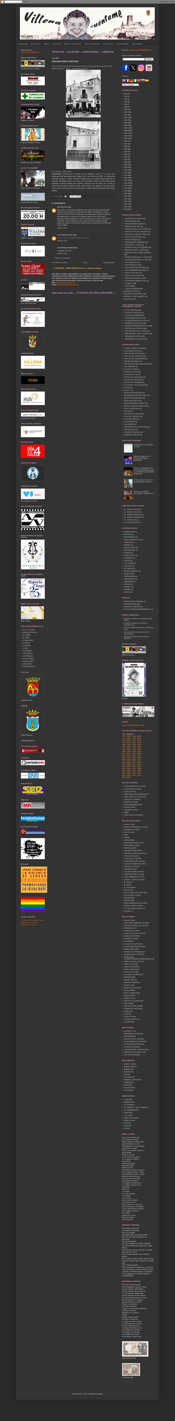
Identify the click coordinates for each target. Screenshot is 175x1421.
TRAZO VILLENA (130, 1017)
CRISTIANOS (128, 1090)
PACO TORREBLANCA (132, 993)
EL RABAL (26, 643)
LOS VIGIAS (128, 1115)
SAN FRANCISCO (29, 666)
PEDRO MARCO (130, 996)
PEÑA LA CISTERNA (131, 1118)
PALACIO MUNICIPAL (131, 408)
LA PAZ (25, 648)
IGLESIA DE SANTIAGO (132, 380)
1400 (125, 102)
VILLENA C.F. (129, 911)
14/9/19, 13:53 (62, 253)
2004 (125, 151)
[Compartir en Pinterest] (80, 196)
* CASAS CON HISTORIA (133, 237)
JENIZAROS (128, 558)
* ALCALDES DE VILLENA (133, 218)
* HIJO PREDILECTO (131, 265)
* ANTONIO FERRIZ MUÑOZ (134, 224)
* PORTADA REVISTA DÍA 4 (134, 328)
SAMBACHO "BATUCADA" (133, 1009)
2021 (125, 196)
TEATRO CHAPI (129, 430)
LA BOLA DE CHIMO (131, 972)
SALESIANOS (129, 424)
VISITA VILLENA (56, 44)
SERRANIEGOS (129, 579)
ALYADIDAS (128, 1099)
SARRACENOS (129, 576)
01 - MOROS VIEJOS (131, 509)
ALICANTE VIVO (130, 1031)
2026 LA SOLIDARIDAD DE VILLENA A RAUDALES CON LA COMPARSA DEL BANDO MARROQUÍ (144, 471)
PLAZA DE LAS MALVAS (133, 414)
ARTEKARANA (129, 840)
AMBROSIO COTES (131, 291)
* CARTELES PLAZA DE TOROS (135, 234)
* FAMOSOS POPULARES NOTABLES (137, 253)
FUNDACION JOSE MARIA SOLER (136, 794)
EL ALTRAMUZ (129, 1105)
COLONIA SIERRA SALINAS (134, 872)
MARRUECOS (129, 1069)
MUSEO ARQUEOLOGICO (133, 398)
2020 (125, 193)
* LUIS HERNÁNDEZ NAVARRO (135, 270)
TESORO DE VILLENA (132, 432)
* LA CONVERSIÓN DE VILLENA (135, 320)
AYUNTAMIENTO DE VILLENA (135, 786)
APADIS (127, 837)
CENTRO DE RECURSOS (133, 851)
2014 (125, 178)
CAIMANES (128, 542)
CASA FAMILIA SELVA (132, 351)
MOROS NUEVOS (130, 1067)
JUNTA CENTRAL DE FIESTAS (135, 797)
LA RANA (127, 387)
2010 (125, 167)
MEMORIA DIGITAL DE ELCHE (135, 1052)
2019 (125, 191)
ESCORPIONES (129, 550)
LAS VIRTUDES (28, 659)
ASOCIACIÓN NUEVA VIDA (133, 843)
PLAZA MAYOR (129, 422)
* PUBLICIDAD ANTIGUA (133, 278)
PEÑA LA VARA (129, 1120)
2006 (125, 157)
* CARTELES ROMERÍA (132, 315)
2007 (125, 159)
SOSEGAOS (128, 1011)
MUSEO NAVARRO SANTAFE (134, 403)
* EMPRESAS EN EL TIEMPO (134, 250)
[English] (124, 81)
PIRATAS (127, 1074)
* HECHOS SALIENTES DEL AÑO (136, 260)
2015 (125, 180)
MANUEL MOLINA (130, 980)
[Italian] (135, 81)
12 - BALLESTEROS (131, 522)
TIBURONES (128, 582)
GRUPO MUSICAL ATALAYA (134, 961)
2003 (125, 149)
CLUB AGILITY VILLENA (132, 858)
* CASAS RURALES (131, 239)
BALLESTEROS (129, 1088)
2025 (125, 207)
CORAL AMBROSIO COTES (134, 877)
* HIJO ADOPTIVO (130, 262)
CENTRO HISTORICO (131, 361)
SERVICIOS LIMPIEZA (132, 607)
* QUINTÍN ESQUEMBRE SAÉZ (135, 281)
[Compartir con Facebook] (77, 196)
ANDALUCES (128, 1082)
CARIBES (127, 545)
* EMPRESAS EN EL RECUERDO (136, 247)
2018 (125, 188)
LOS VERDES (129, 563)
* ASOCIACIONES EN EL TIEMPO (136, 229)
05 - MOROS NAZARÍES (132, 517)
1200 (125, 96)
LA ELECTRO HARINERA (133, 382)
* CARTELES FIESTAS (132, 313)
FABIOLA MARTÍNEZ (131, 949)
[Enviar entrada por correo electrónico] (65, 196)
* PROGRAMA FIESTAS (132, 336)
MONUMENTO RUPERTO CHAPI (135, 395)
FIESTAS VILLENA (107, 44)
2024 (125, 204)
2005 (125, 154)
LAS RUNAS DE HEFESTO (133, 975)
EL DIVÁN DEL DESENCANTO (135, 946)
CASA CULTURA (130, 792)
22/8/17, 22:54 (62, 228)
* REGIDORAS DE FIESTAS (134, 339)
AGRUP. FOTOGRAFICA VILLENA (136, 827)
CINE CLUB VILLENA (131, 856)
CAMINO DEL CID (130, 928)
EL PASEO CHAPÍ (130, 369)
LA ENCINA (27, 646)
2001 (125, 144)
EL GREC (26, 638)
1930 (125, 123)
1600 (125, 107)
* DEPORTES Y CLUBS (132, 245)
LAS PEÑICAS (28, 656)
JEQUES (127, 561)
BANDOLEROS (129, 532)
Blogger (99, 1394)
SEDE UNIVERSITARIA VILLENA (135, 903)
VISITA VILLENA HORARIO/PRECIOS (137, 609)
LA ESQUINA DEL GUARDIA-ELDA (136, 1049)
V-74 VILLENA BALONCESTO (134, 908)
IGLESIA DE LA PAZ (131, 374)
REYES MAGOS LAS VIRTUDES (135, 893)
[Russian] (143, 81)
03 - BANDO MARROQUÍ (132, 515)
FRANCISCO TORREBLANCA (134, 952)
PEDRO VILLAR (129, 998)
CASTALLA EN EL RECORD (134, 1039)
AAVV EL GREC (129, 824)
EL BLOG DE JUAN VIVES (133, 944)
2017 (125, 186)
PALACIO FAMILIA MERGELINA (135, 406)
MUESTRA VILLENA (131, 802)
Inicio (85, 262)
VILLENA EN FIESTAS (132, 1019)
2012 (125, 173)
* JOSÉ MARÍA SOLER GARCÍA (135, 268)
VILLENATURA (129, 1022)
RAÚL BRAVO (129, 1003)
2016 (125, 183)
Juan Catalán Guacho (65, 235)
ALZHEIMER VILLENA (132, 830)
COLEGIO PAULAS (131, 869)
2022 (125, 199)
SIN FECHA (128, 299)
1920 (60, 196)
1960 (125, 130)
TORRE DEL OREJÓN (132, 435)
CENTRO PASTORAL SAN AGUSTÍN (137, 364)
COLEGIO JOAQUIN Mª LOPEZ (135, 864)
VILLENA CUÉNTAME (122, 44)
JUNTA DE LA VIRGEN (132, 799)
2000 (125, 141)
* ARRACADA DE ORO (132, 226)
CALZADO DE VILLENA (132, 789)
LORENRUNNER (130, 977)
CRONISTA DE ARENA (132, 936)
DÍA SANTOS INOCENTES (133, 294)
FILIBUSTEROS (129, 555)
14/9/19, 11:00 (62, 241)
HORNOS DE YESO (131, 372)
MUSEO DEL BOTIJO (131, 401)
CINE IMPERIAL (129, 366)
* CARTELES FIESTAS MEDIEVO (136, 232)
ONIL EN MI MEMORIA (132, 1055)
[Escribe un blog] (73, 196)
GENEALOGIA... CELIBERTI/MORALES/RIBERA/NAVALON (139, 958)
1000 (125, 94)
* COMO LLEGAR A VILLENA (134, 348)
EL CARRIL (27, 635)
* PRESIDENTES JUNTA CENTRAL (136, 334)
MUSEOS (46, 44)
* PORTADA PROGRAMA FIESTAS (136, 326)
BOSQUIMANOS (130, 537)
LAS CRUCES (28, 653)
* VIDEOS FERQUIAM (132, 289)
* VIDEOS (127, 286)
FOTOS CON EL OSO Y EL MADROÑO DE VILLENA (143, 481)
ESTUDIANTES (129, 1077)
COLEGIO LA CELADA (132, 866)
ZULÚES (127, 592)
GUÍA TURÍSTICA (35, 44)
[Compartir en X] (75, 196)
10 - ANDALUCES (130, 520)
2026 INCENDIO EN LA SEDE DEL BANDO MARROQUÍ (142, 458)
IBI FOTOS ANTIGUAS (132, 1047)
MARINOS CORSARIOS (132, 1080)
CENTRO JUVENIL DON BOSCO (135, 853)
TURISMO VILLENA (131, 810)
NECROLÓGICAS (130, 604)
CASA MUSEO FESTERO (133, 353)
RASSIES (127, 1123)
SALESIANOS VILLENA (132, 895)
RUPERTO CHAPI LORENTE (134, 296)
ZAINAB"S (127, 587)
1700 (125, 109)
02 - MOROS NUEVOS (132, 512)
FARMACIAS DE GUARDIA (133, 601)
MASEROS (128, 1085)
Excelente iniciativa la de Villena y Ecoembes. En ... (136, 624)
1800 (125, 112)
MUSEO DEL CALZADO (132, 988)
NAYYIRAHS (128, 568)
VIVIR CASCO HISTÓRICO (133, 815)
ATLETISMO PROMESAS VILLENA (136, 923)
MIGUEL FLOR (129, 985)
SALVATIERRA (129, 898)
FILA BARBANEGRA (131, 1110)
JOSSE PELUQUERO (131, 967)
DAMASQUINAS (129, 547)
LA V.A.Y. (127, 390)
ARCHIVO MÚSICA (137, 44)
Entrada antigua (108, 262)
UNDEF (126, 812)
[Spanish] (147, 81)
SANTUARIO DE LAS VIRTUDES (135, 427)
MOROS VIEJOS (130, 1064)
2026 (125, 209)
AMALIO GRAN (129, 920)
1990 (125, 138)
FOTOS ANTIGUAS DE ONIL (134, 1044)
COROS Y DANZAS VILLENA (134, 880)
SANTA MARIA (129, 900)
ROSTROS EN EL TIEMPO (133, 1006)
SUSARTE (127, 1014)
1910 (125, 117)
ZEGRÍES (127, 589)
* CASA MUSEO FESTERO (133, 318)
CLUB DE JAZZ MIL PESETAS (135, 933)
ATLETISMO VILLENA (132, 845)
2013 (125, 175)
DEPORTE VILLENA (131, 939)
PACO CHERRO (129, 990)
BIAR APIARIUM (130, 1036)
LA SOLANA (27, 651)
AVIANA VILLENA (130, 848)
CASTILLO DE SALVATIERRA (134, 359)
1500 (125, 104)
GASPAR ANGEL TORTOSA (134, 954)
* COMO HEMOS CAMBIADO (134, 242)
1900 (125, 115)
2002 (125, 146)
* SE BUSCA (128, 283)
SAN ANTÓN (27, 664)
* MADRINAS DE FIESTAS (133, 323)
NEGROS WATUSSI (131, 571)
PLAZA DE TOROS (130, 419)
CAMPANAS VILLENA (132, 931)
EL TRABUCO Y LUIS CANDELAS (136, 1107)
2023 (125, 201)
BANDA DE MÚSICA (30, 632)
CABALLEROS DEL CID (132, 540)
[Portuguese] (139, 81)
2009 (125, 165)
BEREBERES (129, 1072)
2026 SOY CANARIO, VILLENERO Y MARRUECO (143, 493)
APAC (126, 835)
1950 (125, 128)
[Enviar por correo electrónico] (71, 196)
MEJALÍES (128, 566)
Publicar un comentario (63, 258)
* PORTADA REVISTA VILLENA (135, 331)
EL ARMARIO (128, 941)
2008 (125, 162)
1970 (125, 133)
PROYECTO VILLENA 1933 (133, 1001)
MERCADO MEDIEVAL (132, 982)
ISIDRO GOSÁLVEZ (131, 964)
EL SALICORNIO (130, 887)
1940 (125, 125)
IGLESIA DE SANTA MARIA (134, 377)
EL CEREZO (128, 882)
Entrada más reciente (59, 262)
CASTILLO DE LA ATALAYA (92, 44)
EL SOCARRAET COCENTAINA (135, 1042)
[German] (131, 81)
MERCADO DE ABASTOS (133, 393)
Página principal (23, 44)
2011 (125, 170)
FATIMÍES (127, 553)
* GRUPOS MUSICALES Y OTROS (136, 257)
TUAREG (127, 584)
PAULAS (127, 411)
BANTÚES (127, 534)
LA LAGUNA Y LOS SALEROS (134, 385)
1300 (125, 99)
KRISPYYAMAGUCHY (132, 969)
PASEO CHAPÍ (28, 661)
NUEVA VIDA (128, 890)
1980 (125, 136)
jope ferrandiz (62, 207)
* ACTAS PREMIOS (131, 310)
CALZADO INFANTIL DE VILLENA (136, 925)
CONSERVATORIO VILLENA (134, 874)
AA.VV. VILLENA (29, 630)
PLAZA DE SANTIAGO (132, 416)
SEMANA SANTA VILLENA (133, 906)
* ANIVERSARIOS (130, 221)
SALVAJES (128, 574)
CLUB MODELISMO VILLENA (134, 861)
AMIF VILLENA (129, 832)
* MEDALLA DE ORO (131, 273)
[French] (128, 81)
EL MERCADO (28, 640)
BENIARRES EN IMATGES (133, 1034)
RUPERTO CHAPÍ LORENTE (72, 44)
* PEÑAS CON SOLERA (132, 275)
